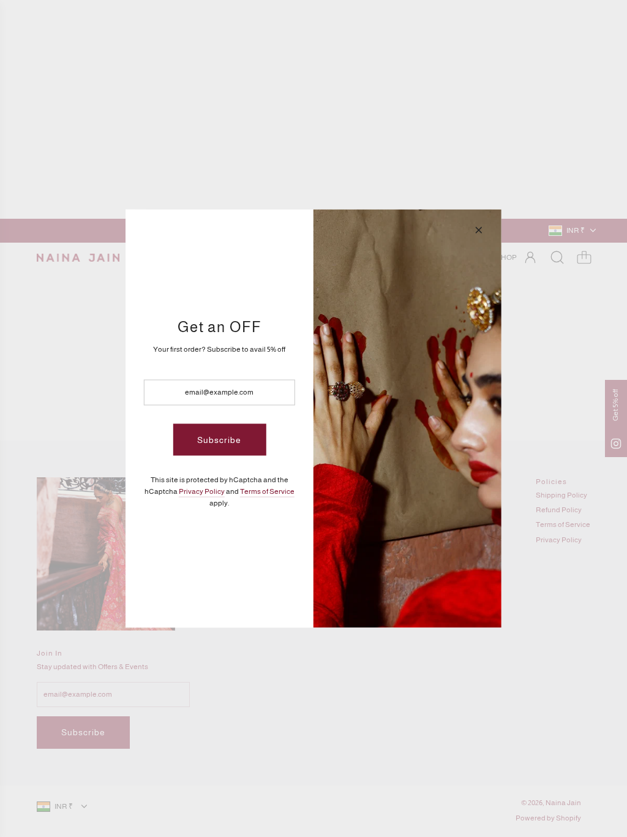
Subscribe (219, 439)
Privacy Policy (202, 491)
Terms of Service (267, 491)
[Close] (478, 230)
